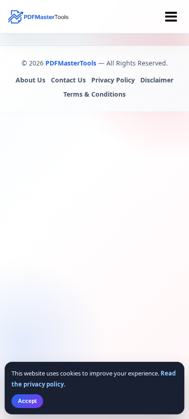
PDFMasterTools (70, 63)
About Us (30, 80)
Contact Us (68, 80)
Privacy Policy (113, 80)
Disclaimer (156, 80)
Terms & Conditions (94, 94)
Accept (27, 401)
